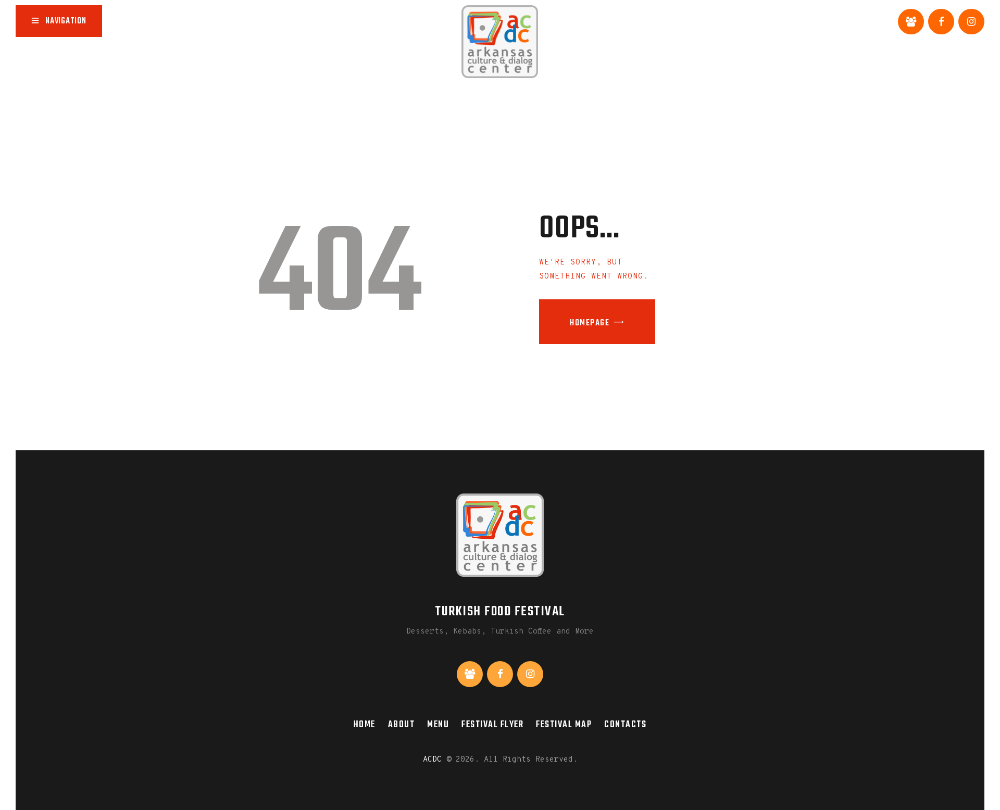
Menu (438, 724)
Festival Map (564, 724)
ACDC (432, 760)
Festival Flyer (492, 724)
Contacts (625, 724)
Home (365, 724)
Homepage (589, 323)
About (401, 724)
